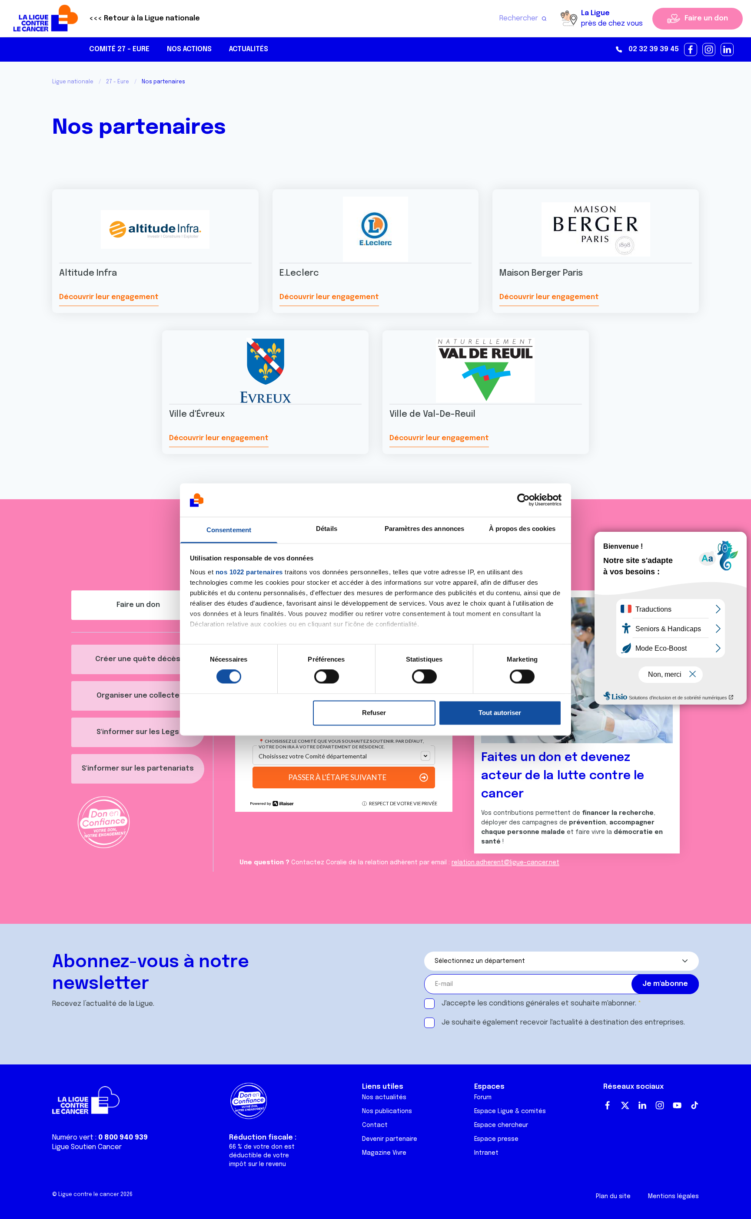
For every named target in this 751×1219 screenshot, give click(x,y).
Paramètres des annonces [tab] (424, 528)
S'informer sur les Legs (137, 732)
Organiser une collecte (137, 695)
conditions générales (524, 1003)
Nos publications (387, 1111)
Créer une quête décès (137, 659)
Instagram (659, 1105)
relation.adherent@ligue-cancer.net (505, 863)
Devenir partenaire (389, 1139)
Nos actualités (384, 1097)
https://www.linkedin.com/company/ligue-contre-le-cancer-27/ (727, 49)
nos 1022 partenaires (249, 572)
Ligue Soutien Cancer (87, 1147)
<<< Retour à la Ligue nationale (144, 18)
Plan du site (613, 1196)
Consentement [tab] (228, 530)
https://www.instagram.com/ (709, 49)
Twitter (625, 1105)
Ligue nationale (72, 82)
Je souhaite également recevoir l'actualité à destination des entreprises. (563, 1022)
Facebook (607, 1105)
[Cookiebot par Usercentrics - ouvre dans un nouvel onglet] (523, 500)
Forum (483, 1097)
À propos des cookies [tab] (522, 528)
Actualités (248, 49)
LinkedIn (642, 1105)
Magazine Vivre (384, 1153)
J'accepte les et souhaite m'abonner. (539, 1003)
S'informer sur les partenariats (138, 768)
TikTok (694, 1105)
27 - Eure (117, 82)
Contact (375, 1125)
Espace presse (496, 1139)
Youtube (677, 1105)
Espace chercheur (501, 1125)
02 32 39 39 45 (653, 49)
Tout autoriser (500, 712)
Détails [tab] (326, 528)
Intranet (486, 1153)
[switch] (326, 677)
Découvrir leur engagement (109, 297)
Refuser (374, 712)
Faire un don (706, 18)
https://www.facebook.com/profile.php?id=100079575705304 (691, 49)
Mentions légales (673, 1196)
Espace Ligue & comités (510, 1111)
